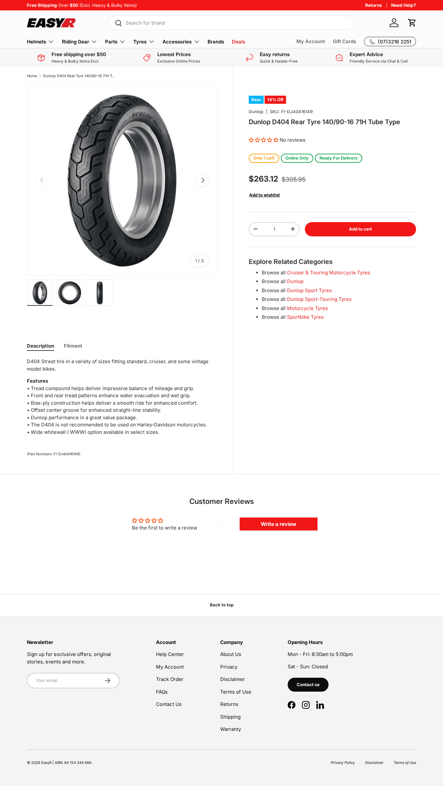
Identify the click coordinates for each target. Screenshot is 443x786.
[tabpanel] (122, 397)
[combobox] (231, 23)
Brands (216, 42)
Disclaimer (232, 679)
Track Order (170, 679)
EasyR (46, 762)
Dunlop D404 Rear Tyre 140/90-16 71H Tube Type (79, 76)
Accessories (177, 42)
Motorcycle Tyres (307, 308)
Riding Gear (75, 42)
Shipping (230, 717)
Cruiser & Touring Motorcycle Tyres (328, 272)
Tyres (140, 42)
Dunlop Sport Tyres (309, 290)
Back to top (221, 604)
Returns (373, 5)
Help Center (170, 654)
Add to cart (360, 228)
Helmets (36, 42)
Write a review (278, 524)
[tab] (40, 346)
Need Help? (403, 5)
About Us (230, 654)
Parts (111, 42)
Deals (238, 42)
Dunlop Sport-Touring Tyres (319, 299)
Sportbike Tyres (305, 317)
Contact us (308, 684)
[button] (412, 23)
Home (32, 76)
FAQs (162, 692)
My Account (310, 41)
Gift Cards (344, 41)
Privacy (228, 667)
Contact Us (169, 704)
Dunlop (256, 111)
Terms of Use (235, 692)
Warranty (230, 729)
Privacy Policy (343, 762)
